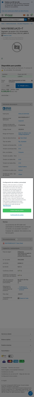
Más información (7, 205)
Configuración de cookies (17, 214)
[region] (17, 198)
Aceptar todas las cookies (17, 210)
